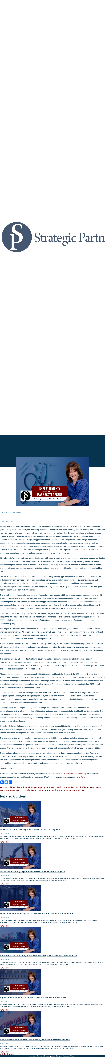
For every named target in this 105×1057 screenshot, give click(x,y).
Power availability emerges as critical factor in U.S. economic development (36, 914)
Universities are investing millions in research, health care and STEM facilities (38, 956)
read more (4, 842)
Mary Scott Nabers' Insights (11, 512)
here (83, 777)
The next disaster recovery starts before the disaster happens (30, 830)
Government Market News (71, 773)
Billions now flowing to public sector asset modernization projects (32, 872)
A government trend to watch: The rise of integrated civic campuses (33, 998)
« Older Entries (7, 1054)
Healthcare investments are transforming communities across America (35, 1040)
